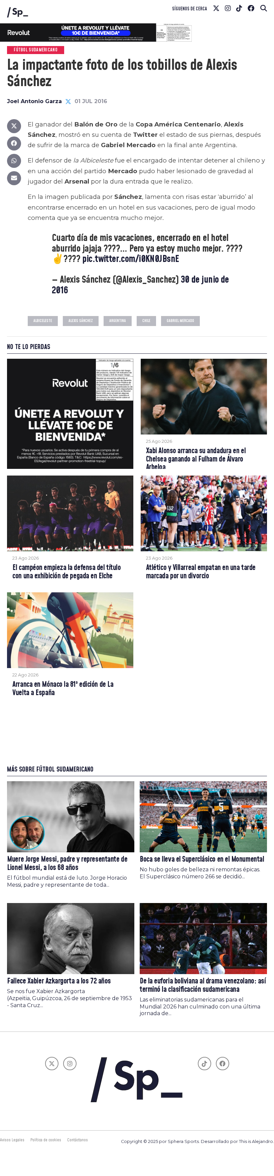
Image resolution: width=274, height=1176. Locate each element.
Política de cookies (45, 1140)
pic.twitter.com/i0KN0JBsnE (130, 259)
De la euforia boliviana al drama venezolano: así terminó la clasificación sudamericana (203, 985)
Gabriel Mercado (180, 321)
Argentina (117, 321)
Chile (146, 321)
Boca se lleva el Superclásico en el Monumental (202, 859)
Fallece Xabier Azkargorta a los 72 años (59, 981)
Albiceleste (42, 321)
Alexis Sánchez (80, 321)
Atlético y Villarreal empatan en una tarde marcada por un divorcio (201, 572)
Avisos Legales (12, 1140)
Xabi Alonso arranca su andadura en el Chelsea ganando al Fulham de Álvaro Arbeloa (196, 459)
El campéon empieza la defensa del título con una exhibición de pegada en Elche (66, 572)
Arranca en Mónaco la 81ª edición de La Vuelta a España (62, 689)
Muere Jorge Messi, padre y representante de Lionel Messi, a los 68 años (67, 863)
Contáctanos (77, 1140)
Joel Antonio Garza (34, 101)
